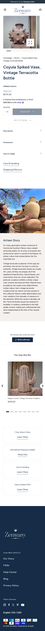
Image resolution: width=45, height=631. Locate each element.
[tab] (7, 411)
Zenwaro (13, 626)
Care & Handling (11, 163)
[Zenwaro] (22, 9)
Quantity (6, 107)
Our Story (8, 558)
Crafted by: (9, 86)
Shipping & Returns (12, 169)
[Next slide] (42, 385)
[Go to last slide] (2, 385)
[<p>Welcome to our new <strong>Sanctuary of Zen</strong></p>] (22, 2)
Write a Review (25, 340)
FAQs (6, 565)
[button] (5, 9)
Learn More (22, 437)
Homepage (7, 58)
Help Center (10, 572)
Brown (17, 58)
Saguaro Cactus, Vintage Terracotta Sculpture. (24, 398)
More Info (22, 454)
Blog (5, 578)
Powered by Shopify (26, 626)
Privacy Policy (11, 585)
